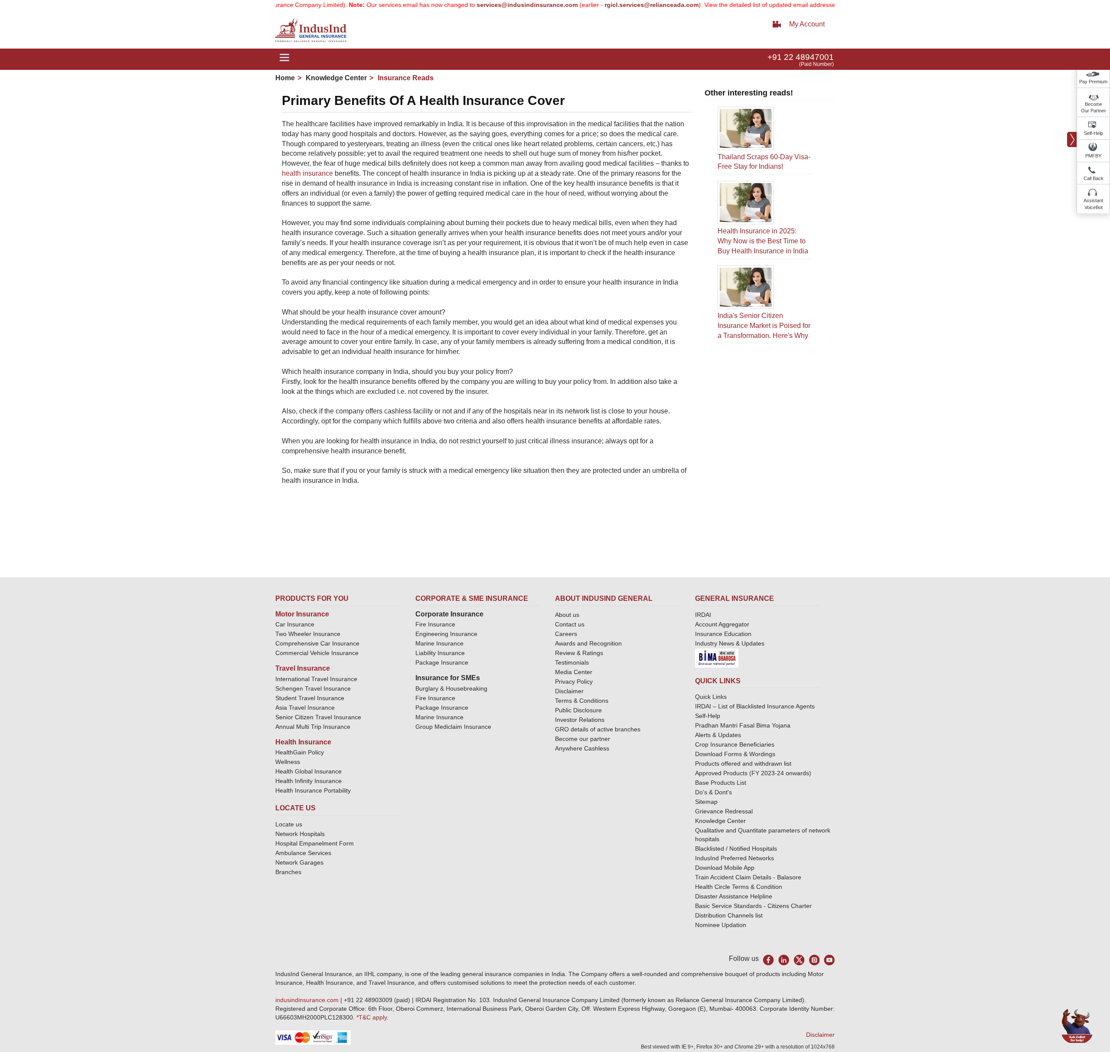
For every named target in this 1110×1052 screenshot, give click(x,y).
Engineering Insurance (446, 633)
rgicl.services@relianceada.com (627, 4)
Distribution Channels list (729, 915)
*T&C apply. (372, 1017)
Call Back (1093, 178)
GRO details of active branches (597, 729)
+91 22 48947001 (800, 57)
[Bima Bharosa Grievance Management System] (716, 657)
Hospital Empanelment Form (314, 843)
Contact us (569, 624)
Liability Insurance (440, 652)
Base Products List (720, 782)
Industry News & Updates (729, 643)
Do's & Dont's (713, 792)
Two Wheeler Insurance (307, 633)
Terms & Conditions (581, 700)
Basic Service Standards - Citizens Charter (753, 905)
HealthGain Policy (299, 752)
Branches (288, 871)
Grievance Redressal (724, 811)
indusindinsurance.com (307, 999)
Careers (566, 633)
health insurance (307, 173)
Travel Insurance (302, 668)
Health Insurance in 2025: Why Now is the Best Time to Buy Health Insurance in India (763, 241)
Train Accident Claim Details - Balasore (748, 877)
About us (567, 614)
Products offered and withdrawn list (743, 763)
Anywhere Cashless (582, 748)
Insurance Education (723, 633)
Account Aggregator (722, 624)
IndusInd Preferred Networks (734, 858)
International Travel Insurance (316, 678)
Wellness (287, 761)
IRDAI (703, 614)
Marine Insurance (439, 643)
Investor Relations (579, 719)
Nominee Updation (720, 924)
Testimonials (572, 662)
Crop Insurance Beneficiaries (734, 744)
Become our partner (582, 738)
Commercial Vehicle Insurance (317, 652)
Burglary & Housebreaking (451, 688)
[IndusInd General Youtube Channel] (829, 959)
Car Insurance (294, 624)
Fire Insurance (435, 624)
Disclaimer (569, 691)
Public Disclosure (578, 710)
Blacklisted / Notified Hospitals (736, 848)
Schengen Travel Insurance (313, 688)
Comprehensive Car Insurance (317, 643)
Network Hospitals (300, 833)
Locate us (288, 824)
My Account (807, 24)
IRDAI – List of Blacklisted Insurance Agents (755, 706)
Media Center (573, 672)
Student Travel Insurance (309, 698)
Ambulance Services (303, 852)
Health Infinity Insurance (309, 780)
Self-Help (1093, 133)
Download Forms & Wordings (735, 753)
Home (285, 78)
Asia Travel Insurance (305, 707)
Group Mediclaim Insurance (453, 726)
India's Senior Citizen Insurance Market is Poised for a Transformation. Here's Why (764, 325)
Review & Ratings (579, 652)
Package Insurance (441, 662)
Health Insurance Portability (313, 790)
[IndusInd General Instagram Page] (814, 959)
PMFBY (1093, 155)
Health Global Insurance (309, 771)
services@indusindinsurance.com (502, 4)
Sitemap (706, 801)
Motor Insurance (302, 614)
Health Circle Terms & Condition (738, 886)
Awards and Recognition (588, 643)
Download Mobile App (724, 867)
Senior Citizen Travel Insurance (318, 717)
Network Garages (299, 862)
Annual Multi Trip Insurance (312, 726)
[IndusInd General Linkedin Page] (783, 959)
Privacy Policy (574, 681)
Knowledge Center (335, 78)
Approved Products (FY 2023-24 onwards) (753, 773)
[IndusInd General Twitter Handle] (798, 959)
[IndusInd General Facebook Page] (768, 959)
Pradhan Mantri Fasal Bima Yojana (742, 725)
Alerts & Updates (718, 734)
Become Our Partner (1093, 108)
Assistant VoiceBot (1093, 204)
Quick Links (711, 696)
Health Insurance (303, 742)
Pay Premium (1093, 81)
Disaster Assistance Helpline (733, 896)
